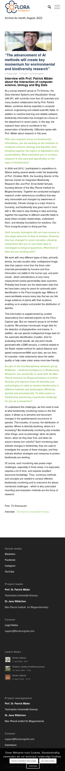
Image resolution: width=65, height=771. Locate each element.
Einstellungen (33, 766)
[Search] (47, 6)
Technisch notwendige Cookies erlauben (23, 761)
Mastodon (10, 554)
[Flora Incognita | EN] (27, 6)
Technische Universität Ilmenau (32, 511)
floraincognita (38, 73)
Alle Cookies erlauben (48, 761)
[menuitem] (47, 6)
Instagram (10, 565)
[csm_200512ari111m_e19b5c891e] (28, 41)
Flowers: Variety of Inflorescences (28, 666)
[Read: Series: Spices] (8, 660)
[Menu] (55, 6)
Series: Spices (19, 657)
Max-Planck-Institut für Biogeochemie (24, 721)
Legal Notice (11, 625)
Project (25, 73)
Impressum (11, 745)
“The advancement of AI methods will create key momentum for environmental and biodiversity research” (30, 61)
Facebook (10, 559)
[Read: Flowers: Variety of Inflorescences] (8, 668)
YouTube (9, 571)
